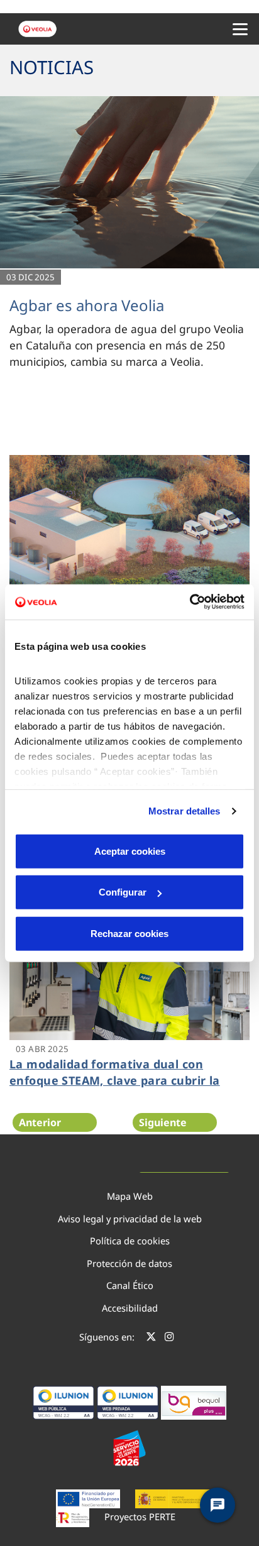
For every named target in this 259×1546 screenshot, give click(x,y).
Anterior (40, 1122)
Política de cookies (130, 1240)
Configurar (122, 892)
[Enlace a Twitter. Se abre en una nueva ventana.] (151, 1338)
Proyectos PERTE (139, 1516)
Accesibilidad (130, 1308)
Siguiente (163, 1122)
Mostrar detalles (184, 811)
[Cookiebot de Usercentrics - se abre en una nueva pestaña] (190, 602)
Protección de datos (129, 1263)
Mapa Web (130, 1196)
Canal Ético (129, 1285)
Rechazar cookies (129, 933)
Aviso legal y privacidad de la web (130, 1218)
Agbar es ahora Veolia (86, 305)
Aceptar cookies (129, 850)
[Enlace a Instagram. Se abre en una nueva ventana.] (169, 1338)
